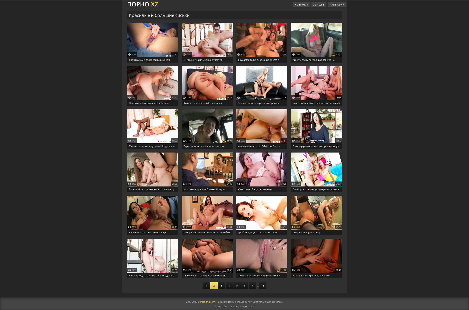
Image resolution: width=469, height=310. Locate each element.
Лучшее (318, 4)
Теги (251, 306)
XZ (142, 3)
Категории (337, 4)
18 (262, 285)
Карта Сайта (221, 306)
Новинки (301, 4)
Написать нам (239, 306)
